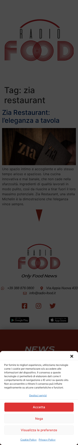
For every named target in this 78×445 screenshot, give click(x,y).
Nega (39, 419)
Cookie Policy (28, 439)
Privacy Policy (47, 439)
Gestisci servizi (38, 395)
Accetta (39, 407)
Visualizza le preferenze (39, 430)
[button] (72, 356)
